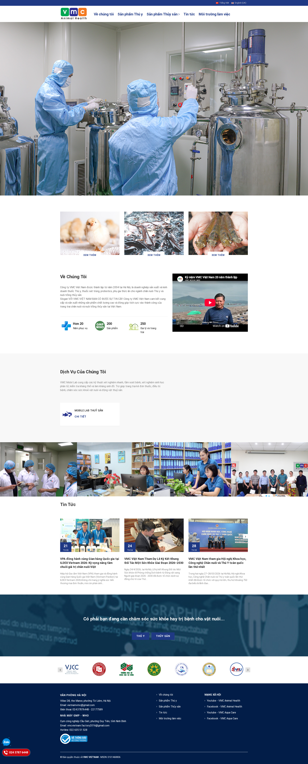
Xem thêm (89, 255)
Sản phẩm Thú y (130, 14)
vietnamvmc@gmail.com (81, 705)
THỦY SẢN (163, 636)
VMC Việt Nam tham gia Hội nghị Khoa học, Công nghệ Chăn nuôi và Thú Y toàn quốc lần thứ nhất (153, 563)
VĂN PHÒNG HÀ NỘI (73, 695)
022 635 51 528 (78, 729)
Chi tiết (80, 416)
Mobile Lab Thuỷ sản (89, 410)
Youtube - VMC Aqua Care (221, 712)
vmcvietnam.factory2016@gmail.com (88, 725)
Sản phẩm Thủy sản (162, 14)
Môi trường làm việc (214, 14)
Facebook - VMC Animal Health (224, 706)
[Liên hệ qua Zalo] (6, 742)
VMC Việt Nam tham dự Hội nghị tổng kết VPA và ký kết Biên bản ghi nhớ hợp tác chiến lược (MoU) (216, 563)
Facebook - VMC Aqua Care (222, 718)
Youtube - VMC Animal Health (223, 700)
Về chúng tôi (104, 14)
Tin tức (189, 14)
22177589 (97, 709)
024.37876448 (81, 709)
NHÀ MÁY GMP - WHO (74, 715)
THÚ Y (140, 636)
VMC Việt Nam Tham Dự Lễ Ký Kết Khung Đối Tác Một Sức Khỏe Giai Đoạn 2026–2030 (89, 560)
